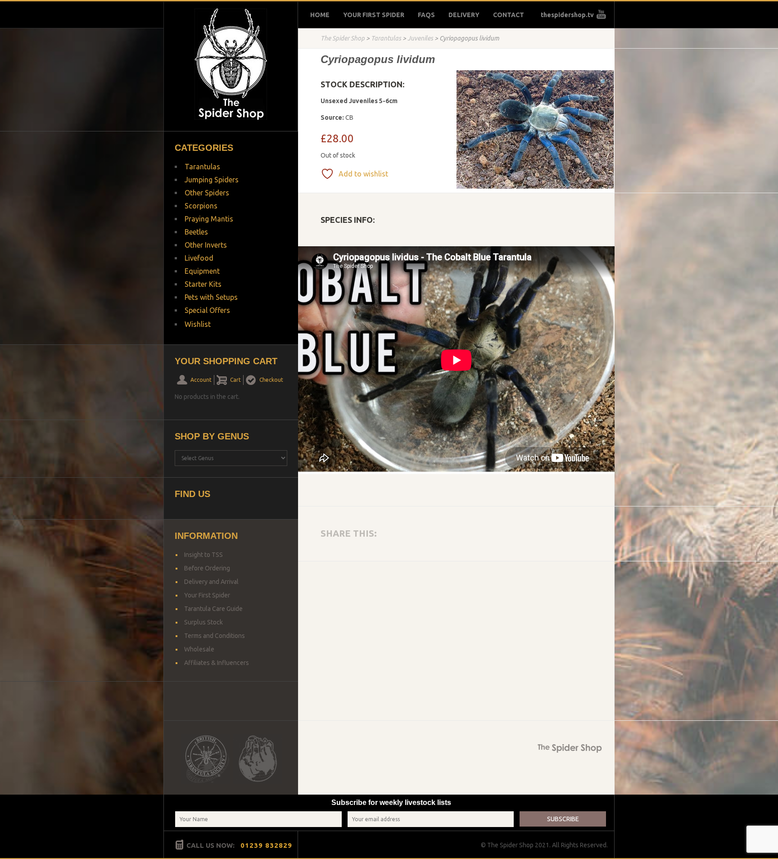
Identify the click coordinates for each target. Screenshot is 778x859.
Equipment (202, 271)
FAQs (426, 14)
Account (201, 380)
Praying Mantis (209, 219)
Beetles (196, 232)
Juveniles (420, 38)
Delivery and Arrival (211, 581)
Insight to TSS (203, 554)
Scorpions (201, 206)
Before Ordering (207, 568)
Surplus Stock (203, 622)
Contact (508, 14)
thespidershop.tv (567, 14)
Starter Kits (203, 284)
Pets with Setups (211, 297)
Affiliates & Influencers (216, 662)
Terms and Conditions (214, 635)
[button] (603, 82)
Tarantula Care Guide (213, 608)
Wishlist (198, 324)
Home (320, 14)
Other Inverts (206, 245)
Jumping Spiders (212, 180)
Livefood (199, 258)
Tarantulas (386, 38)
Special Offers (207, 310)
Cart (235, 380)
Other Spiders (207, 193)
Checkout (271, 380)
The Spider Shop (343, 38)
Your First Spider (373, 14)
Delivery (463, 14)
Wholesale (199, 649)
